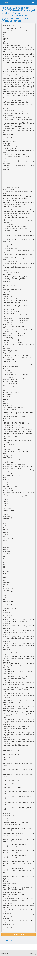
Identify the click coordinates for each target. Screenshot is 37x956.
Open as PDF (19, 934)
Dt (5, 2)
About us (33, 953)
